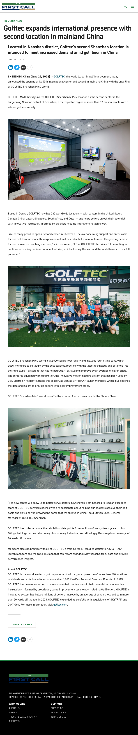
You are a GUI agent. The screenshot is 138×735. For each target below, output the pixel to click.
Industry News (13, 21)
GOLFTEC (59, 76)
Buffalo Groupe (65, 697)
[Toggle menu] (132, 6)
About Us (14, 708)
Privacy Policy (59, 712)
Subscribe (57, 708)
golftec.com (60, 604)
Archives (14, 721)
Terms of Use (58, 717)
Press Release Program (23, 717)
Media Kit (14, 712)
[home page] (18, 6)
